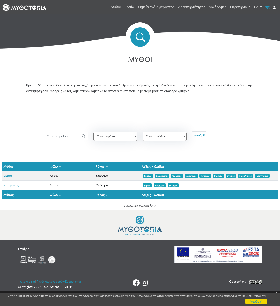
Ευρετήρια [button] (239, 7)
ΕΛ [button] (256, 7)
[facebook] (136, 284)
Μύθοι (116, 7)
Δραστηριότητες (191, 7)
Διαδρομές (217, 7)
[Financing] (218, 254)
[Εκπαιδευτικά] (267, 7)
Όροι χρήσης (238, 281)
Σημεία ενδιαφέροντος (156, 7)
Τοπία (129, 7)
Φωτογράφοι (26, 281)
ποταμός (198, 134)
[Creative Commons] (255, 281)
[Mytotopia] (140, 225)
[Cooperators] (38, 259)
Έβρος (8, 175)
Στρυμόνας (11, 185)
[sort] (15, 166)
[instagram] (144, 284)
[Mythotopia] (24, 7)
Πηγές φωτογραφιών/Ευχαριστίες (59, 281)
